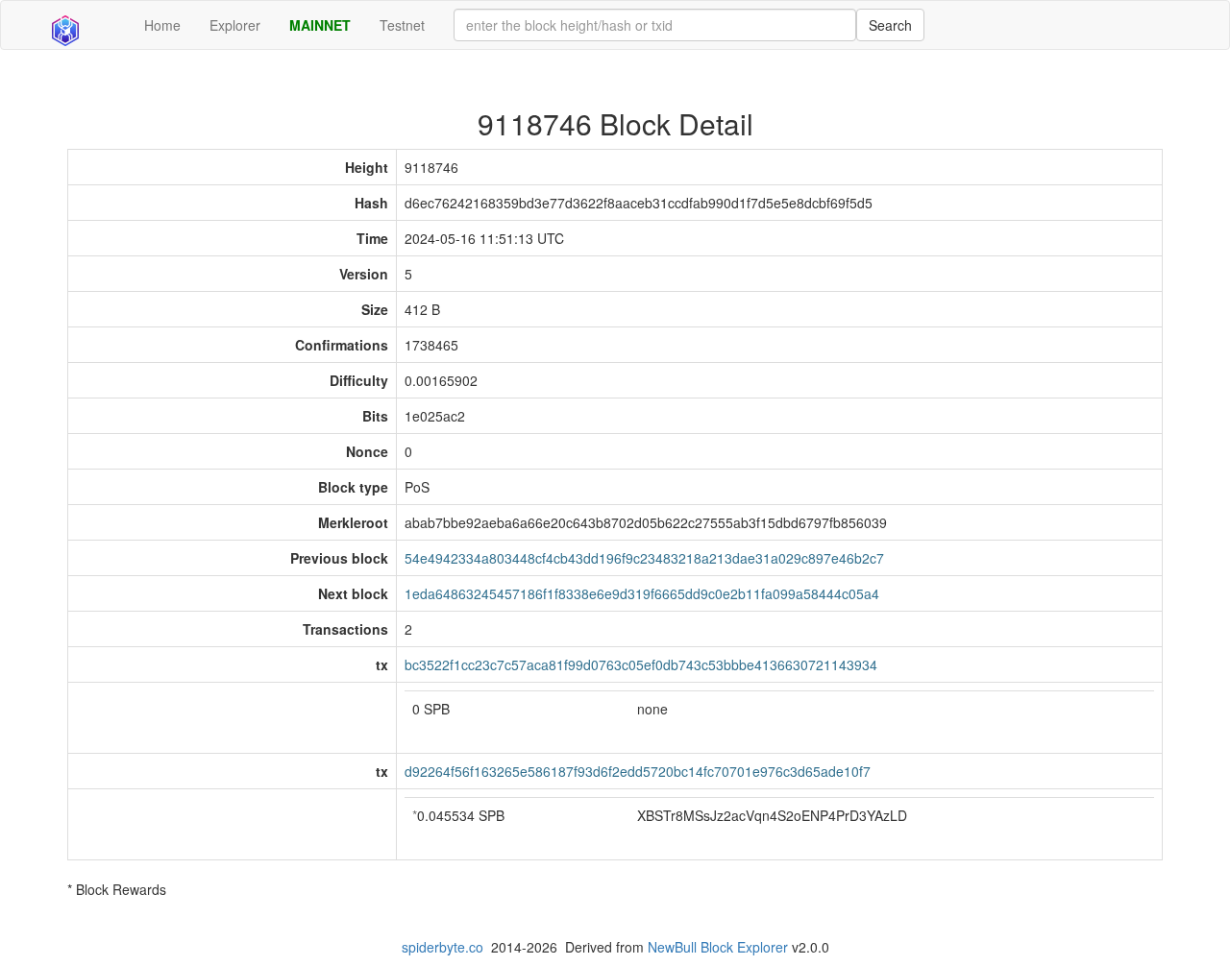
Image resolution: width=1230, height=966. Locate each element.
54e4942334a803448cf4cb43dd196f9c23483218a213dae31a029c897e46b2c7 (644, 558)
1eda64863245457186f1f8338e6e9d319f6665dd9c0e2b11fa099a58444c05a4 (642, 593)
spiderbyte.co (442, 946)
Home (162, 25)
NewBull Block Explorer (718, 946)
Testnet (402, 25)
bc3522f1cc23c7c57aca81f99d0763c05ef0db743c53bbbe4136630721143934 (641, 664)
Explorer (234, 25)
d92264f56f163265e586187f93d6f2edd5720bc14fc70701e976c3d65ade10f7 (638, 771)
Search (890, 25)
